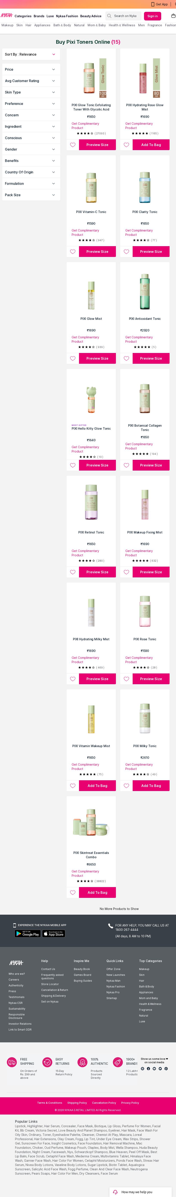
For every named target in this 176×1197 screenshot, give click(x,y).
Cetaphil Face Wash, (60, 1156)
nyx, (70, 1152)
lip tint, (90, 1139)
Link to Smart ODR (20, 1029)
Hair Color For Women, (68, 1160)
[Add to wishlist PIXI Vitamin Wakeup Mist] (73, 785)
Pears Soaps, (41, 1173)
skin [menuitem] (19, 25)
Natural (143, 1015)
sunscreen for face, (36, 1143)
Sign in (152, 16)
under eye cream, (109, 1139)
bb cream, (27, 1130)
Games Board (82, 974)
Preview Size (97, 145)
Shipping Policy (77, 1102)
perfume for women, (137, 1126)
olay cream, (66, 1139)
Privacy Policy (130, 1102)
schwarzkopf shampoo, (91, 1152)
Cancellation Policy (104, 1102)
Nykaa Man (113, 980)
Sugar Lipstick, (98, 1165)
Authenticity (16, 985)
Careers (14, 979)
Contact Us (48, 969)
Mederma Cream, (88, 1156)
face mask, (85, 1126)
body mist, (107, 1147)
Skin (141, 974)
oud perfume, (54, 1147)
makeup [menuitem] (7, 25)
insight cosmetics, (64, 1143)
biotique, (100, 1126)
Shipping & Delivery (53, 995)
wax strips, (131, 1139)
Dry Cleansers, (89, 1173)
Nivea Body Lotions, (40, 1165)
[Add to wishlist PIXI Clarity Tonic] (126, 251)
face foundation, (90, 1143)
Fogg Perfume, (78, 1169)
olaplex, (93, 1147)
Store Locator (50, 984)
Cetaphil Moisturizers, (100, 1160)
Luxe (142, 1021)
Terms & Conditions (49, 1102)
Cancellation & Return (54, 990)
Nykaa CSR (16, 1002)
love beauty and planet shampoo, (83, 1130)
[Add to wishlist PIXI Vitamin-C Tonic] (73, 251)
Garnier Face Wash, (38, 1160)
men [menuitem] (141, 25)
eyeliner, (115, 1130)
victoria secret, (47, 1130)
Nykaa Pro (113, 992)
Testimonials (16, 997)
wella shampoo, (127, 1147)
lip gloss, (114, 1126)
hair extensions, (45, 1139)
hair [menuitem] (28, 25)
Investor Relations (20, 1023)
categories (23, 16)
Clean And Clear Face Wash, (110, 1169)
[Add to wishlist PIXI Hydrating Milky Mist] (73, 678)
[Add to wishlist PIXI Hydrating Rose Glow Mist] (126, 144)
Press (12, 991)
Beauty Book (82, 969)
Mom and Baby (148, 998)
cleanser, (88, 1134)
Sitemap (111, 998)
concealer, (69, 1126)
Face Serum (109, 1173)
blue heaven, (118, 1152)
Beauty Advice (91, 16)
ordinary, (35, 1134)
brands (39, 16)
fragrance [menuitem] (155, 25)
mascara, (126, 1134)
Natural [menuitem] (79, 25)
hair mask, (128, 1130)
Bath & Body (146, 986)
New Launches (115, 974)
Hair (141, 980)
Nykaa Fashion (67, 16)
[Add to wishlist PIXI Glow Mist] (73, 358)
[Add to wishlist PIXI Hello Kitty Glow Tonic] (73, 465)
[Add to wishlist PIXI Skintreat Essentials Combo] (73, 892)
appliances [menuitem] (42, 25)
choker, (38, 1147)
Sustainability (17, 1008)
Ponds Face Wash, (129, 1160)
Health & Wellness (150, 1004)
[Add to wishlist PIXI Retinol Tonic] (73, 572)
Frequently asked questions (52, 976)
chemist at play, (107, 1134)
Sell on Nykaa (49, 1001)
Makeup (144, 969)
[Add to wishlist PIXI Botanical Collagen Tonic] (126, 465)
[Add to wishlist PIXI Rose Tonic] (126, 678)
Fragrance (145, 1009)
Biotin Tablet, (118, 1165)
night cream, (41, 1152)
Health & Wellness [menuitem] (122, 25)
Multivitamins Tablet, (115, 1156)
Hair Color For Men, (65, 1173)
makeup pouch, (76, 1147)
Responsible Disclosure (17, 1016)
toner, (47, 1134)
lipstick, (20, 1126)
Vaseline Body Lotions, (71, 1165)
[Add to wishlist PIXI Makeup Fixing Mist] (126, 572)
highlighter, (35, 1126)
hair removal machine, (119, 1143)
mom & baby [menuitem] (97, 25)
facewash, (59, 1152)
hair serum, (52, 1126)
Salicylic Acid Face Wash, (49, 1169)
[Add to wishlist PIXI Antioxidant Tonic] (126, 358)
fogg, (79, 1139)
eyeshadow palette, (67, 1134)
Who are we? (17, 973)
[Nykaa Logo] (7, 14)
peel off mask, (139, 1152)
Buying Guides (83, 980)
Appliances (146, 992)
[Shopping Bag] (173, 16)
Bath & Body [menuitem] (62, 25)
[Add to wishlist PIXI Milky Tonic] (126, 785)
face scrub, (36, 1156)
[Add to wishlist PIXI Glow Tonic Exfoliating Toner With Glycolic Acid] (73, 144)
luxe (50, 16)
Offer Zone (113, 969)
